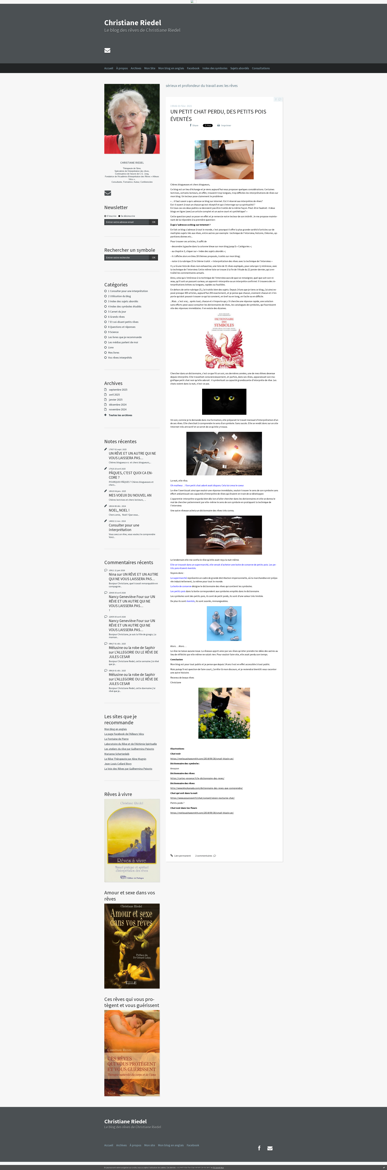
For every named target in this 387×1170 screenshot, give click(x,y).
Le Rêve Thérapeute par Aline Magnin (125, 759)
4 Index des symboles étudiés (124, 306)
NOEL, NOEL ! (119, 510)
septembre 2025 (118, 389)
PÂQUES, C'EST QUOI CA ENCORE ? (131, 475)
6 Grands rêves (116, 316)
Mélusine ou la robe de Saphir (132, 647)
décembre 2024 (117, 404)
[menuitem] (110, 68)
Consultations (261, 68)
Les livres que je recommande (125, 337)
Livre (111, 347)
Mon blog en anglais (171, 68)
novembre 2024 (117, 409)
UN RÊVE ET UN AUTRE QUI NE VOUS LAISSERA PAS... (132, 455)
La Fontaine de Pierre (116, 739)
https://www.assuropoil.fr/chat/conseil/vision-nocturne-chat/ (202, 797)
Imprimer (226, 125)
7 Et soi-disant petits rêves (123, 322)
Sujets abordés (239, 68)
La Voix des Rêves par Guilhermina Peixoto (128, 768)
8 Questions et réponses (121, 327)
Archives (136, 68)
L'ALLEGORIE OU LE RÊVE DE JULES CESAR (133, 654)
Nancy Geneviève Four (126, 596)
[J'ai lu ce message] (384, 1167)
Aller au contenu (10, 6)
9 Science (113, 332)
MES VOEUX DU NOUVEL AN (130, 495)
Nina (112, 574)
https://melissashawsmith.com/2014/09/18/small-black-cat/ (202, 758)
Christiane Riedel (132, 22)
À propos (122, 68)
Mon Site (149, 68)
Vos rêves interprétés (120, 357)
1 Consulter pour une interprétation (128, 291)
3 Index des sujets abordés (123, 301)
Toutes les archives (120, 415)
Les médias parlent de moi (123, 342)
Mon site (149, 1145)
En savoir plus (218, 1167)
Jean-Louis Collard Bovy (118, 763)
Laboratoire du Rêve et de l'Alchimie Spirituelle (130, 744)
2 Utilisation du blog (119, 296)
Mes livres (113, 352)
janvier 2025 (115, 399)
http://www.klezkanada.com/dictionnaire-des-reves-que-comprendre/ (206, 788)
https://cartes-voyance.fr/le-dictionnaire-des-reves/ (197, 778)
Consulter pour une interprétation (124, 527)
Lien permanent (182, 855)
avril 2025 (114, 394)
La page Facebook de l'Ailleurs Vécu (124, 734)
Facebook (193, 68)
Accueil (108, 68)
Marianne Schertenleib (116, 754)
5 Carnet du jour (117, 311)
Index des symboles (214, 68)
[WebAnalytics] (194, 1)
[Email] (107, 50)
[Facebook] (259, 1148)
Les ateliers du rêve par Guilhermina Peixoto (129, 749)
